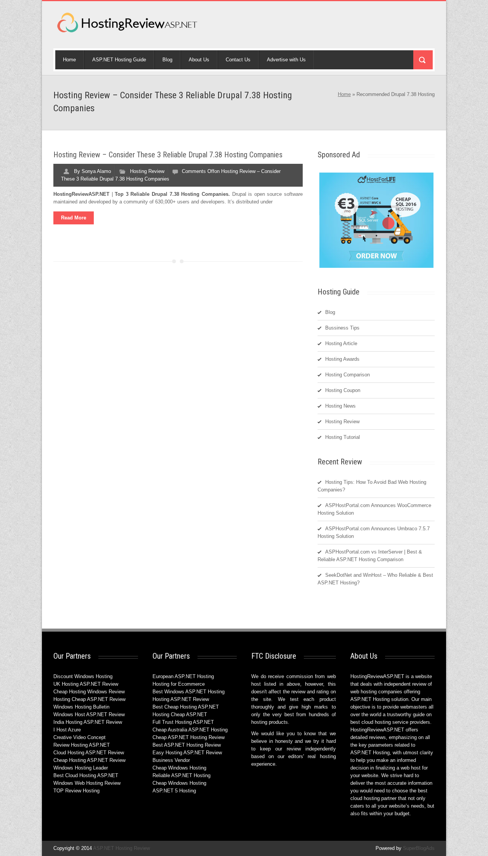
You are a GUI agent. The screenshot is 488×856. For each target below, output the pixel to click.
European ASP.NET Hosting (183, 676)
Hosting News (340, 406)
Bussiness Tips (342, 328)
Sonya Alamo (96, 171)
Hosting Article (341, 343)
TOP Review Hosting (76, 791)
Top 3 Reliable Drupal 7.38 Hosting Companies (171, 194)
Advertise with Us (286, 59)
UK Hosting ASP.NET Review (85, 684)
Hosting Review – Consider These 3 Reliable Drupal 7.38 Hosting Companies (168, 154)
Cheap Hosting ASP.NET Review (89, 760)
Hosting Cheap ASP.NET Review (89, 699)
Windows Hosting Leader (80, 768)
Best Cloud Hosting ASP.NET (85, 775)
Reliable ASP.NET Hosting (181, 775)
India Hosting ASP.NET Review (87, 722)
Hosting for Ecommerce (178, 684)
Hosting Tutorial (342, 437)
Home (69, 59)
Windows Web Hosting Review (86, 783)
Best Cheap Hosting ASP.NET (185, 707)
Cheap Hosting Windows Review (89, 691)
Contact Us (238, 59)
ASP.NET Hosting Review (121, 848)
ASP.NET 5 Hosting (174, 791)
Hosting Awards (342, 359)
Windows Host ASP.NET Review (89, 714)
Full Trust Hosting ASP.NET (183, 722)
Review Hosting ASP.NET (81, 745)
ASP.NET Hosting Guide (119, 59)
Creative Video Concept (79, 737)
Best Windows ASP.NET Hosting (188, 691)
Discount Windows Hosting (82, 676)
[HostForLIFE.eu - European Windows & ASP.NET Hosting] (376, 267)
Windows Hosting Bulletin (81, 707)
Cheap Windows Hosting (179, 768)
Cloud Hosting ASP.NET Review (88, 752)
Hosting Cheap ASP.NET (179, 714)
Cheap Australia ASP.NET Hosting (190, 730)
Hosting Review (147, 171)
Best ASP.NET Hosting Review (186, 745)
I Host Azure (67, 730)
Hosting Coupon (342, 390)
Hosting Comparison (347, 375)
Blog (167, 59)
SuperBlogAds (419, 848)
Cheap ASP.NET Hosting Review (188, 737)
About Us (199, 59)
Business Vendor (171, 760)
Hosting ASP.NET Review (180, 699)
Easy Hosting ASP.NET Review (187, 752)
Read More (73, 218)
